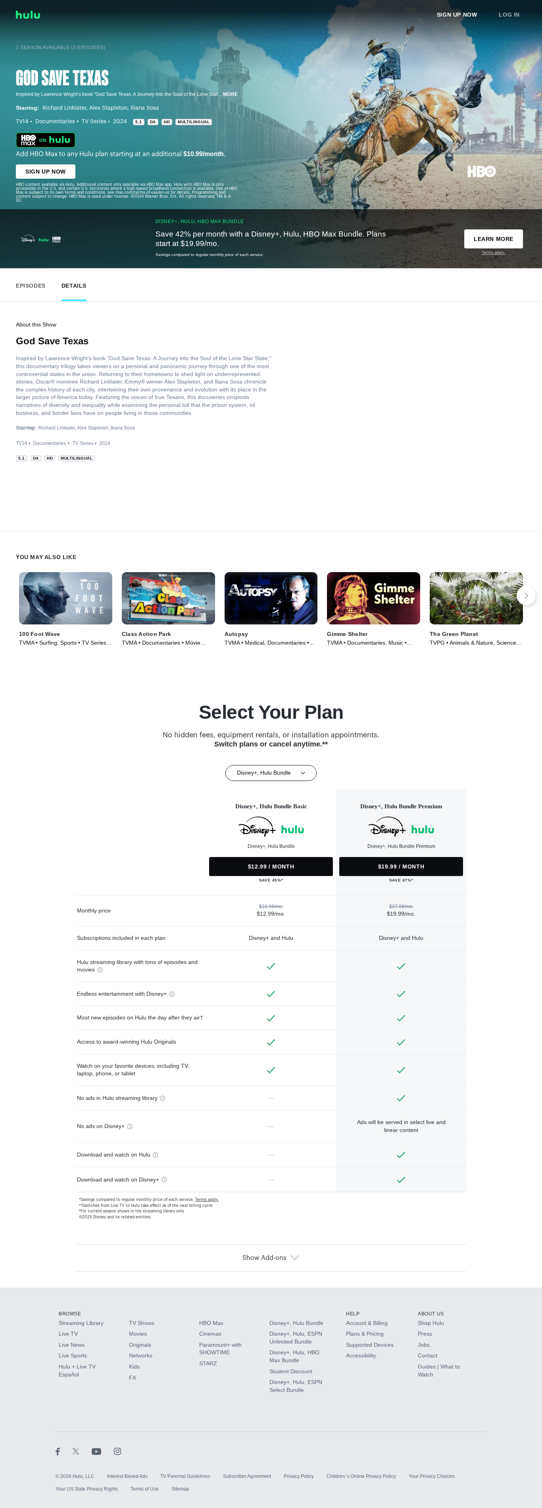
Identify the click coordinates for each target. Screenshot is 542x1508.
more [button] (230, 94)
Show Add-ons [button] (264, 1258)
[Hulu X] (82, 1451)
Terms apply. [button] (207, 1200)
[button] (31, 284)
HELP (352, 1314)
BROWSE (70, 1314)
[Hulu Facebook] (64, 1451)
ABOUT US (431, 1314)
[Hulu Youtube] (103, 1451)
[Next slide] (526, 595)
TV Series (94, 121)
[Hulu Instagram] (117, 1451)
